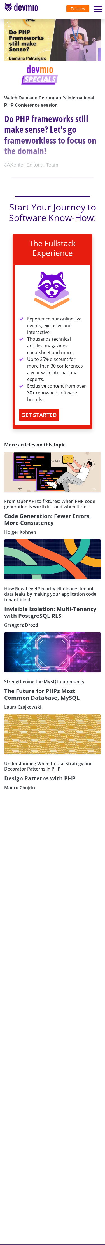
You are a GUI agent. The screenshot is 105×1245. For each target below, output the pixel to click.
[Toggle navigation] (23, 9)
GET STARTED (39, 415)
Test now (78, 8)
